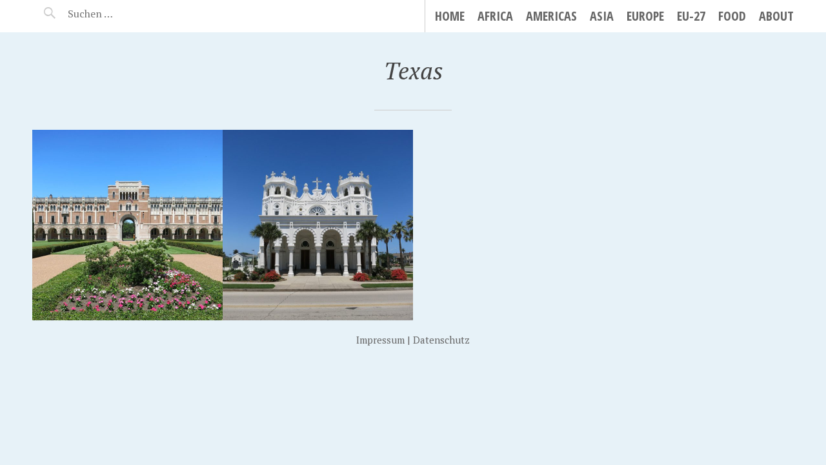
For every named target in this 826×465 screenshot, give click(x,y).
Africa (495, 16)
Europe (645, 16)
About (776, 16)
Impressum (380, 339)
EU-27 (691, 16)
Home (450, 16)
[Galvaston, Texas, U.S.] (318, 225)
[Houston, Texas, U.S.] (127, 225)
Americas (551, 16)
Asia (602, 16)
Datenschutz (441, 339)
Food (732, 16)
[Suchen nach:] (121, 13)
